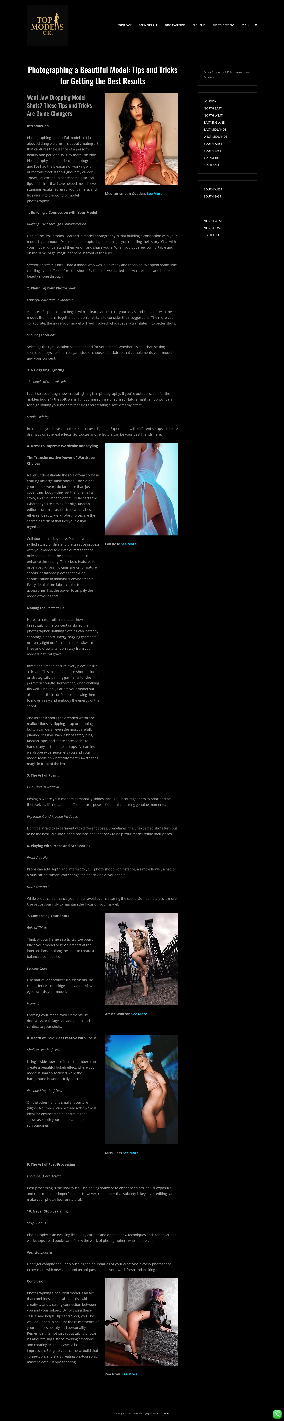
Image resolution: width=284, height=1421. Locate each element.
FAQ (244, 25)
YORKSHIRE (211, 158)
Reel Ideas (199, 25)
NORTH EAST (213, 108)
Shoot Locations (223, 25)
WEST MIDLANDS (215, 136)
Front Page (125, 25)
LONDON (210, 101)
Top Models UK (148, 25)
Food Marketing (175, 25)
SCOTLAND (211, 165)
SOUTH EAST (212, 151)
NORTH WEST (213, 115)
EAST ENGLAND (214, 122)
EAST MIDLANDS (215, 129)
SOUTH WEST (213, 144)
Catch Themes (162, 1413)
